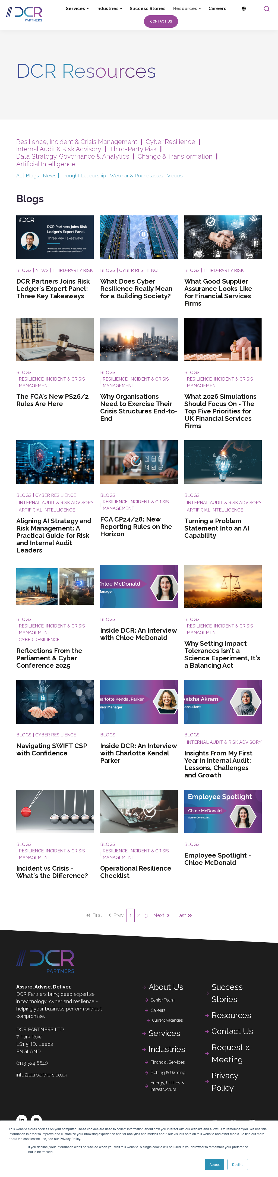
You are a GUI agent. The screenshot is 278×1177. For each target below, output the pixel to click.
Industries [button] (107, 8)
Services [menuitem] (164, 1033)
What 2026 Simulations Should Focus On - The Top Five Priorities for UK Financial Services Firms (220, 411)
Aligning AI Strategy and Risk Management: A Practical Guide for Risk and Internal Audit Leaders (53, 535)
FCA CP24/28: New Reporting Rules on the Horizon (136, 527)
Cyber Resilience (170, 141)
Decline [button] (238, 1164)
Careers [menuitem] (158, 1010)
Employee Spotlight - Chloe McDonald (217, 859)
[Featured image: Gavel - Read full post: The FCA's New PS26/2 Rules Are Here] (55, 339)
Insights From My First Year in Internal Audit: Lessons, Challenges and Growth (218, 764)
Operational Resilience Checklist (135, 872)
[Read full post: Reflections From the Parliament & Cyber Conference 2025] (55, 586)
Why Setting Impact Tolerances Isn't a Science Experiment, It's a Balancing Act (222, 654)
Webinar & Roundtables (136, 175)
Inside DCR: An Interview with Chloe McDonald (138, 634)
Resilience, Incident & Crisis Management (76, 141)
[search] (266, 8)
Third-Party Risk (133, 149)
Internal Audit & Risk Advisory (58, 149)
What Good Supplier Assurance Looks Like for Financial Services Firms (218, 292)
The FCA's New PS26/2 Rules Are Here (52, 400)
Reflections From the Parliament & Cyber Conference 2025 (49, 658)
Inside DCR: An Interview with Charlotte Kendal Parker (138, 753)
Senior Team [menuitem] (163, 1000)
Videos (175, 175)
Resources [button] (185, 8)
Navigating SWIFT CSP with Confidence (51, 749)
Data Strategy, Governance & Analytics (73, 156)
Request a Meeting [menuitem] (230, 1053)
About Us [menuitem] (166, 987)
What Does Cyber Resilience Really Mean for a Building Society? (136, 289)
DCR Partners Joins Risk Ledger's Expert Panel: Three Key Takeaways (53, 289)
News (49, 175)
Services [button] (75, 8)
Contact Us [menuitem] (232, 1031)
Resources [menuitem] (231, 1015)
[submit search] (266, 8)
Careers (217, 8)
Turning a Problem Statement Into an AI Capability (216, 528)
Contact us (161, 21)
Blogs (32, 175)
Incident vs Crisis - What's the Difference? (52, 872)
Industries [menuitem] (167, 1049)
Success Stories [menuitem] (227, 993)
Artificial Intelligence (45, 164)
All (19, 175)
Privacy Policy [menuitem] (224, 1082)
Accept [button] (215, 1164)
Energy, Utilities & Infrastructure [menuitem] (167, 1086)
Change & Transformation (175, 156)
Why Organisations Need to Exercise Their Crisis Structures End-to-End (138, 407)
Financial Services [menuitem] (168, 1062)
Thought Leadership (83, 175)
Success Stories (148, 8)
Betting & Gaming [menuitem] (168, 1072)
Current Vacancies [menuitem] (167, 1020)
